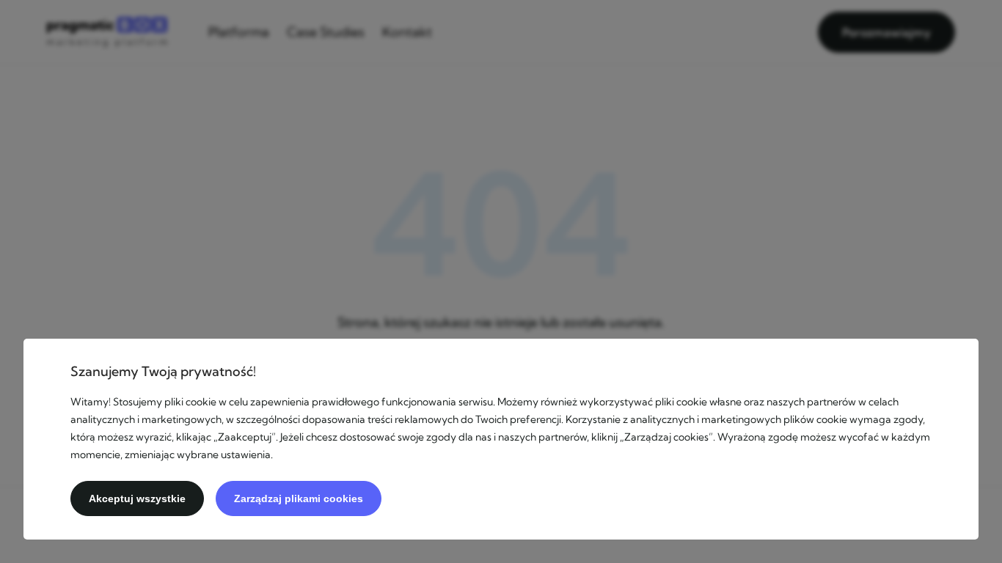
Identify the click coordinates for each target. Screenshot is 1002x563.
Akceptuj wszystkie (137, 498)
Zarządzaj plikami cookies (298, 498)
